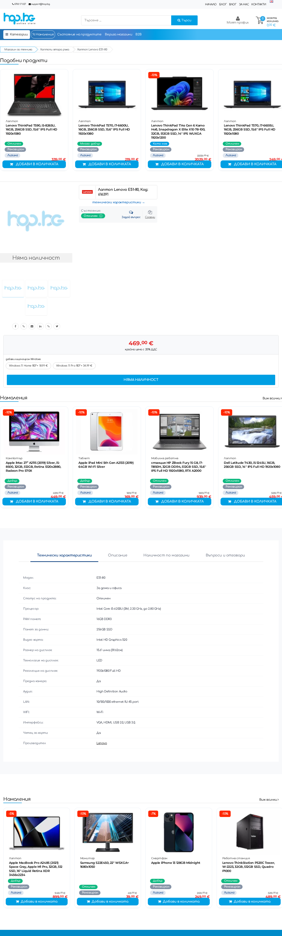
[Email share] (32, 326)
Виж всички (272, 398)
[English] (271, 1)
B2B (138, 34)
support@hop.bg (40, 4)
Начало (211, 4)
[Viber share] (23, 326)
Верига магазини (118, 34)
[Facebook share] (15, 326)
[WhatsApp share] (48, 326)
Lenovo (101, 743)
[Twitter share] (57, 326)
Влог (232, 4)
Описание (117, 555)
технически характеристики (116, 202)
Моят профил (238, 22)
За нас (244, 4)
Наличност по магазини (166, 555)
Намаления (44, 34)
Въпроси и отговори (225, 555)
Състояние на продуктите (79, 34)
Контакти (258, 4)
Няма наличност (141, 380)
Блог (222, 4)
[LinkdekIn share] (40, 326)
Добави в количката (37, 164)
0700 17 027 (20, 4)
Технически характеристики (64, 555)
